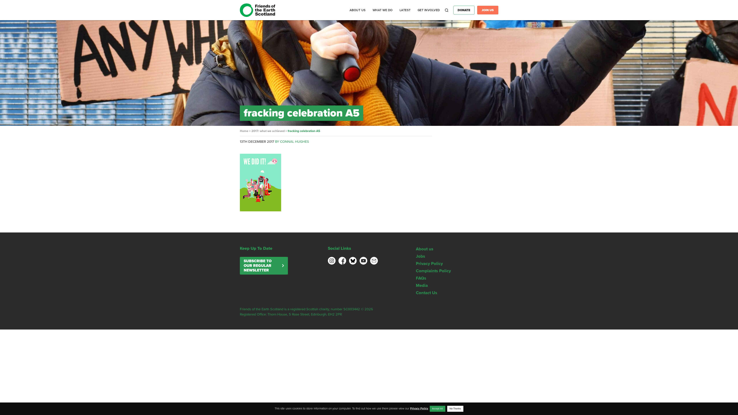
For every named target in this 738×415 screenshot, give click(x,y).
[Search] (446, 10)
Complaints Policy (433, 270)
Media (422, 285)
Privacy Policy (429, 263)
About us (424, 249)
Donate (464, 10)
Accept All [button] (437, 408)
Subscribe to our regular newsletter (258, 266)
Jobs (420, 256)
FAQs (421, 278)
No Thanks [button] (455, 408)
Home (244, 131)
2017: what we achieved (268, 131)
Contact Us (426, 292)
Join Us (488, 10)
